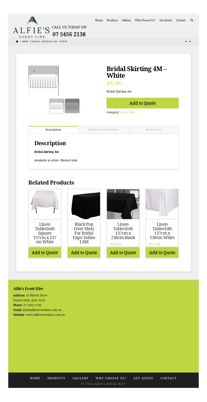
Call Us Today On (69, 27)
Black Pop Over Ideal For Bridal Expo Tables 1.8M (84, 233)
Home (35, 378)
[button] (33, 70)
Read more (44, 212)
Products (56, 378)
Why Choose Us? (111, 378)
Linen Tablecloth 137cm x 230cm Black (123, 231)
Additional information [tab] (103, 129)
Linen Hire (127, 112)
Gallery (81, 378)
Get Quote (143, 378)
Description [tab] (53, 129)
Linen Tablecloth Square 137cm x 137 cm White (45, 233)
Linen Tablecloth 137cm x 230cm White (162, 231)
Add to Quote (143, 103)
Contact (169, 378)
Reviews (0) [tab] (153, 129)
